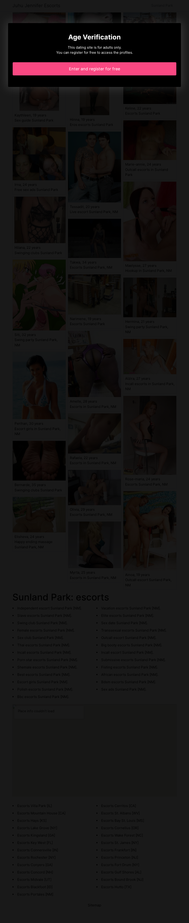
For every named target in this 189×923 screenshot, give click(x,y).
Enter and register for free (94, 68)
